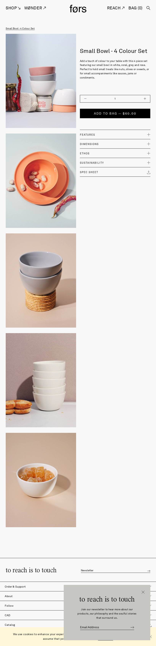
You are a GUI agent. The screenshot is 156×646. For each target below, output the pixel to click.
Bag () (135, 8)
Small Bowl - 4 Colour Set (20, 28)
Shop (12, 8)
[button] (148, 570)
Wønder (33, 8)
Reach (114, 8)
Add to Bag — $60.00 (115, 113)
